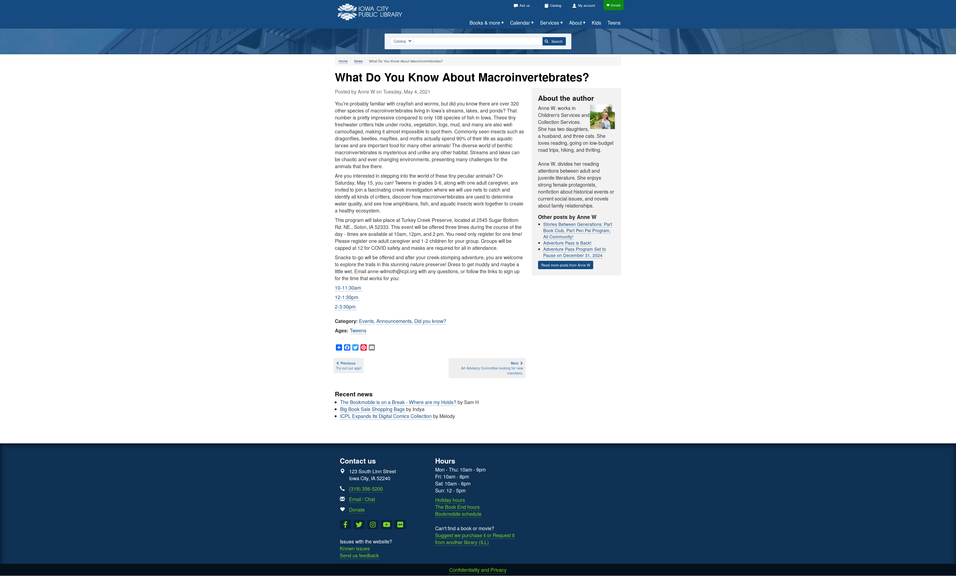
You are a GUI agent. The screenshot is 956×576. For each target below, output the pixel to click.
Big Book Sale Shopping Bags (373, 409)
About (575, 22)
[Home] (372, 11)
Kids (596, 22)
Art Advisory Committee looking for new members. (492, 368)
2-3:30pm (346, 306)
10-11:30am (348, 287)
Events (366, 320)
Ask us (525, 5)
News (358, 60)
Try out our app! (348, 365)
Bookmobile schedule (458, 513)
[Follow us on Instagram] (372, 524)
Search (556, 41)
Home (343, 60)
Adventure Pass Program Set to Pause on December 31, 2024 (574, 252)
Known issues (355, 548)
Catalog (555, 5)
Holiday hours (450, 499)
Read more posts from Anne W (565, 264)
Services (549, 22)
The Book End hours (457, 506)
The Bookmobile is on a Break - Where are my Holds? (398, 402)
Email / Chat (362, 499)
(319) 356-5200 (366, 488)
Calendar (520, 22)
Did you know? (430, 320)
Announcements (394, 320)
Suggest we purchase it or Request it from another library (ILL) (474, 538)
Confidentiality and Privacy (478, 569)
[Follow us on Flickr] (400, 524)
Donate (616, 5)
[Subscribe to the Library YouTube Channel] (386, 524)
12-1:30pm (347, 297)
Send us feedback (359, 555)
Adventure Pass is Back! (567, 243)
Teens (614, 22)
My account (586, 5)
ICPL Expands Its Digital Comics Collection (386, 415)
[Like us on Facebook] (345, 524)
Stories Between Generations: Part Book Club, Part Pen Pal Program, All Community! (577, 230)
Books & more (485, 22)
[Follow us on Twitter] (359, 524)
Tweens (358, 330)
